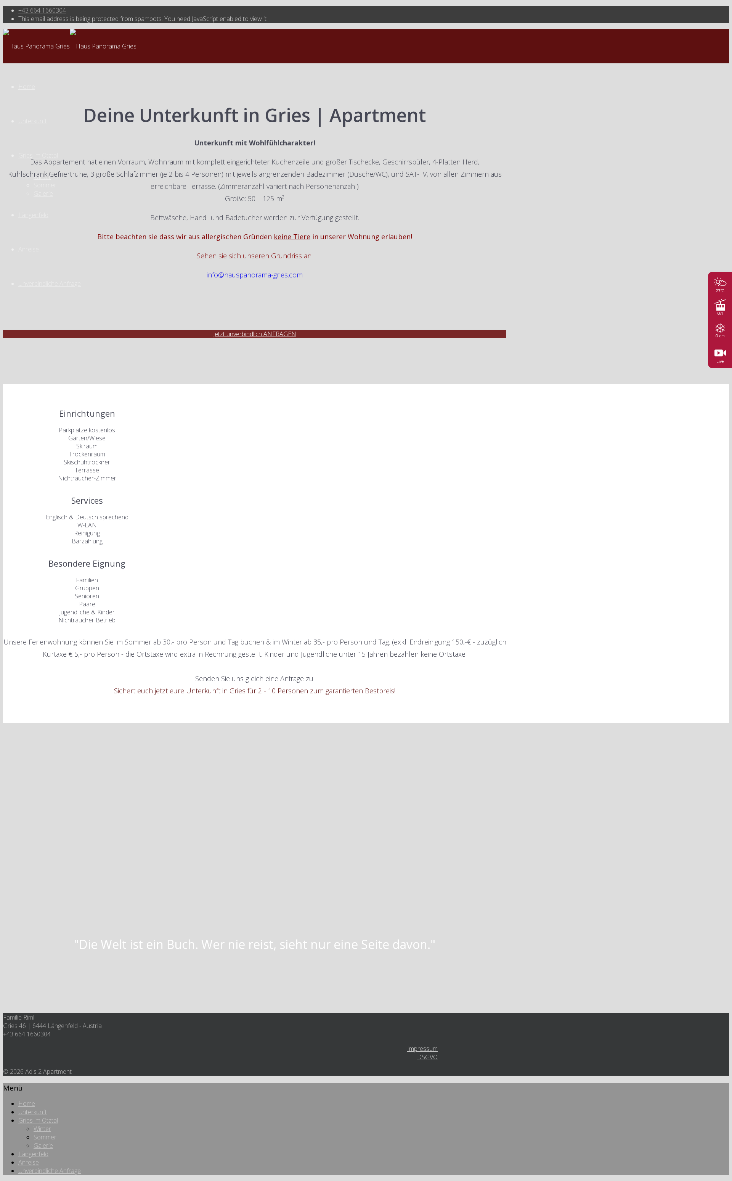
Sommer (45, 185)
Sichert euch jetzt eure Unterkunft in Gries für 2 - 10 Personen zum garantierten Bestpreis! (254, 690)
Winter (42, 1129)
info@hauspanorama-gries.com (255, 274)
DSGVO (427, 1057)
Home (26, 86)
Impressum (422, 1048)
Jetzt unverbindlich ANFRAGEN (254, 334)
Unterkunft (32, 121)
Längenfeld (33, 215)
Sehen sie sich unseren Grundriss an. (255, 255)
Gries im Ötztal (38, 155)
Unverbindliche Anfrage (49, 283)
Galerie (43, 193)
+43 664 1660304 (42, 10)
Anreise (28, 249)
